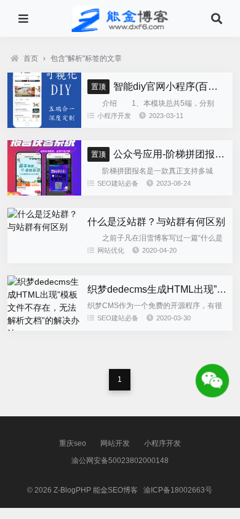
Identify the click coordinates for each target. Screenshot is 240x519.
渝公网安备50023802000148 (120, 460)
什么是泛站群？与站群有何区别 (156, 221)
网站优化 (110, 250)
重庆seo (72, 443)
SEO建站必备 (117, 183)
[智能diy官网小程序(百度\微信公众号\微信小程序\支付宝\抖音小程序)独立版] (44, 125)
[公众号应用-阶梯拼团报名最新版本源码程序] (44, 192)
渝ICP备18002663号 (177, 490)
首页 (30, 58)
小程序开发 (114, 115)
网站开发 (115, 443)
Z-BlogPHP (72, 490)
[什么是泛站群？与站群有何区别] (44, 227)
